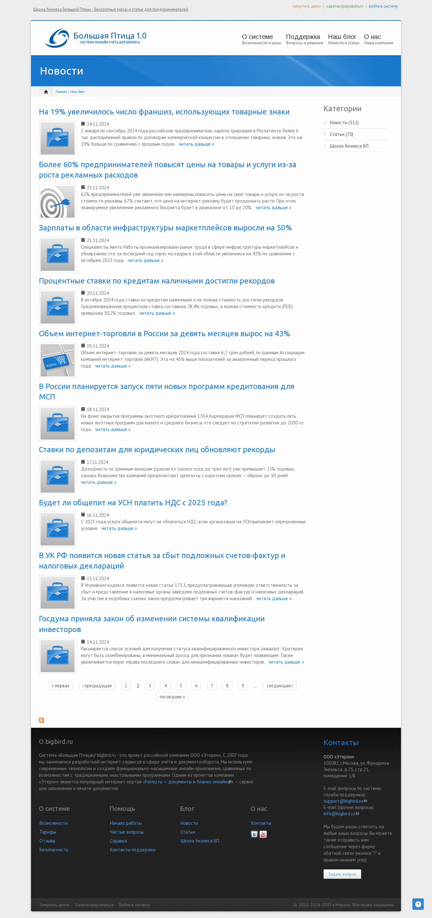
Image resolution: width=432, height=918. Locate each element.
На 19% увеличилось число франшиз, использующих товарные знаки (164, 111)
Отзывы (47, 841)
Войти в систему (134, 905)
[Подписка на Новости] (172, 722)
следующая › (280, 686)
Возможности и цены (261, 43)
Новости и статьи (343, 43)
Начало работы (126, 823)
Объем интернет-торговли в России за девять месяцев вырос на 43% (164, 333)
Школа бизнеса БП (349, 146)
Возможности (54, 823)
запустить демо (307, 6)
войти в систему (383, 6)
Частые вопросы (127, 832)
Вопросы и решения (304, 43)
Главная (61, 91)
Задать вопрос (342, 874)
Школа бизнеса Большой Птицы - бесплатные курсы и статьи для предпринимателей (110, 9)
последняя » (172, 697)
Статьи (188, 832)
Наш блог (342, 36)
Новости (189, 823)
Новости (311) (344, 122)
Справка (118, 841)
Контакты (261, 823)
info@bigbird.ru (341, 814)
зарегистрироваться (344, 6)
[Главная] (95, 37)
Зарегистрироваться (94, 905)
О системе (257, 36)
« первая (60, 686)
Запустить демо (54, 905)
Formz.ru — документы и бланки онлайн (188, 782)
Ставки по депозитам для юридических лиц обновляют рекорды (157, 449)
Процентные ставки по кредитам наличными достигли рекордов (157, 281)
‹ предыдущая (97, 686)
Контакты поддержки (133, 850)
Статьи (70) (341, 134)
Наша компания (378, 43)
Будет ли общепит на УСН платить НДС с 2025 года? (133, 502)
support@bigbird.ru (345, 801)
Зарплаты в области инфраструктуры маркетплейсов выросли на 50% (165, 227)
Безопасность (54, 850)
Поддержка (303, 36)
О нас (372, 36)
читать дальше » (194, 144)
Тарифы (48, 832)
